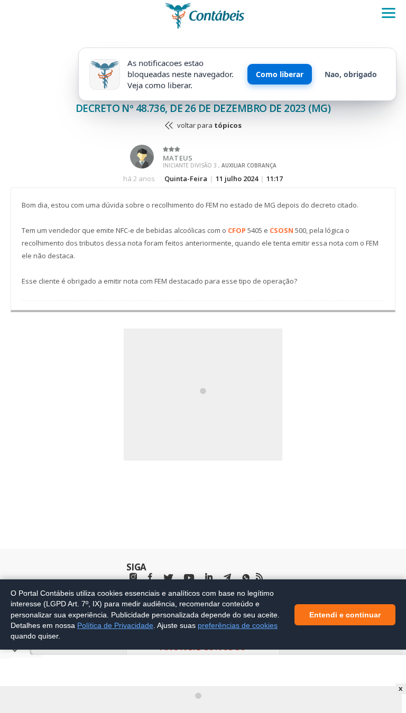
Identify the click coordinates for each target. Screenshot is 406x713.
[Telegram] (227, 578)
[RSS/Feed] (259, 576)
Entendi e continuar (345, 614)
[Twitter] (168, 578)
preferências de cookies (238, 625)
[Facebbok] (150, 577)
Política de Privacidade (115, 625)
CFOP (237, 230)
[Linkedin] (209, 577)
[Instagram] (133, 577)
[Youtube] (189, 578)
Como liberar (279, 74)
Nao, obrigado (351, 74)
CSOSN (281, 230)
